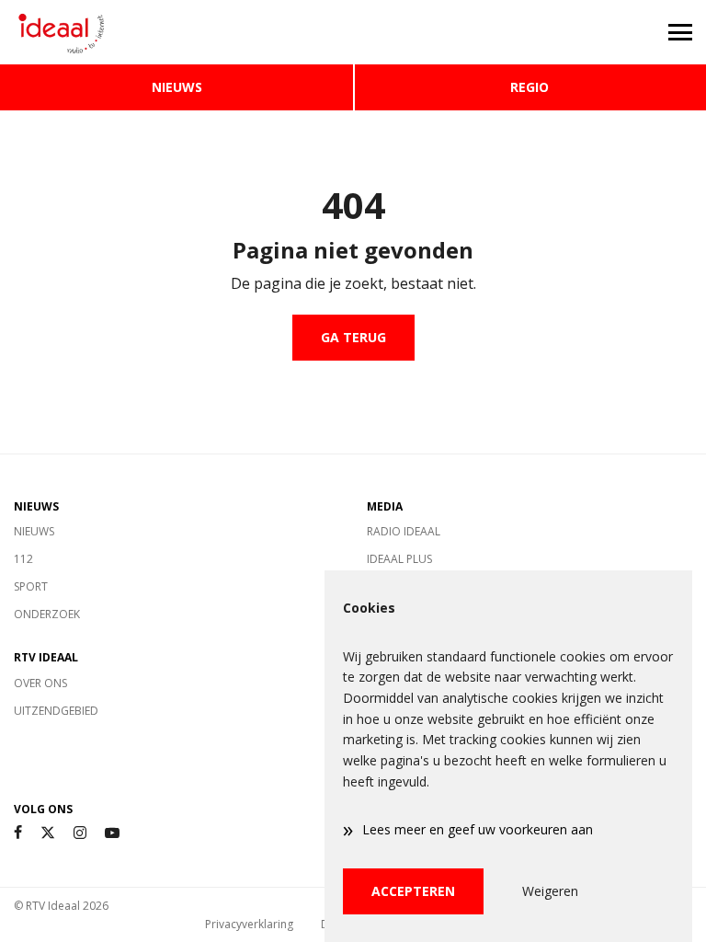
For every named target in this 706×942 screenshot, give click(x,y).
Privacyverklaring (249, 924)
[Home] (176, 32)
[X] (47, 833)
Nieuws (177, 87)
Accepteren (413, 891)
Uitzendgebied (56, 710)
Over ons (40, 683)
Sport (31, 586)
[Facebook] (18, 833)
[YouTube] (112, 833)
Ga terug (353, 337)
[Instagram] (80, 833)
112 (23, 559)
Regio (529, 87)
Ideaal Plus (399, 559)
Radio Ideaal (403, 531)
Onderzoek (47, 614)
